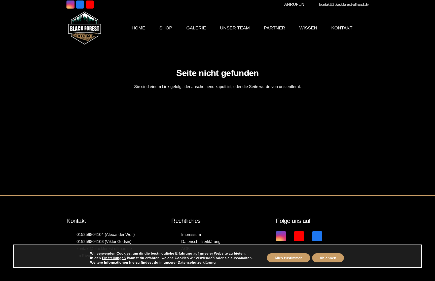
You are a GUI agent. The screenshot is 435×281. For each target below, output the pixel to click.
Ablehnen (328, 258)
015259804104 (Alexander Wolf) (106, 234)
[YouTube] (90, 5)
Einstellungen (114, 258)
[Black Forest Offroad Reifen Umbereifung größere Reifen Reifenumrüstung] (84, 28)
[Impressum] (176, 234)
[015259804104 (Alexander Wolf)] (71, 234)
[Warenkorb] (363, 28)
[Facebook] (80, 5)
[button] (293, 5)
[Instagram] (70, 5)
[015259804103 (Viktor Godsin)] (71, 241)
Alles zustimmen (288, 258)
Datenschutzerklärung (201, 241)
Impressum (191, 234)
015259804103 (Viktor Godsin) (104, 241)
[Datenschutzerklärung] (176, 241)
